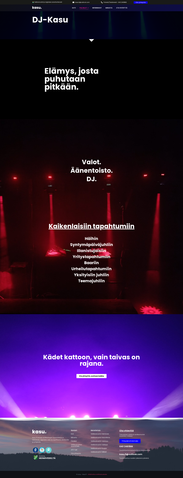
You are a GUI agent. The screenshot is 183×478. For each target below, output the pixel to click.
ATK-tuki (74, 450)
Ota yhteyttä (76, 453)
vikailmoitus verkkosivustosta (97, 474)
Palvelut (74, 441)
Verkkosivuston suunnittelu (76, 445)
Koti (72, 434)
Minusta (74, 437)
